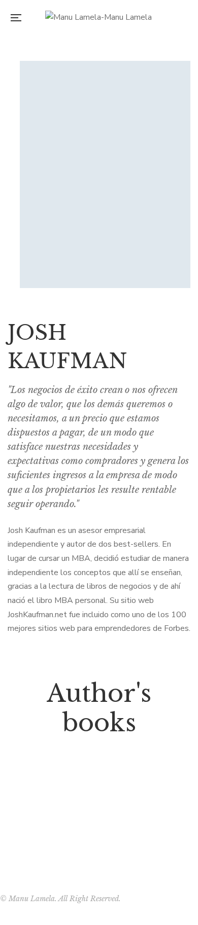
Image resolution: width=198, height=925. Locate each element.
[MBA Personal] (99, 770)
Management (99, 787)
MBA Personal (99, 803)
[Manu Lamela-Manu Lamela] (98, 18)
